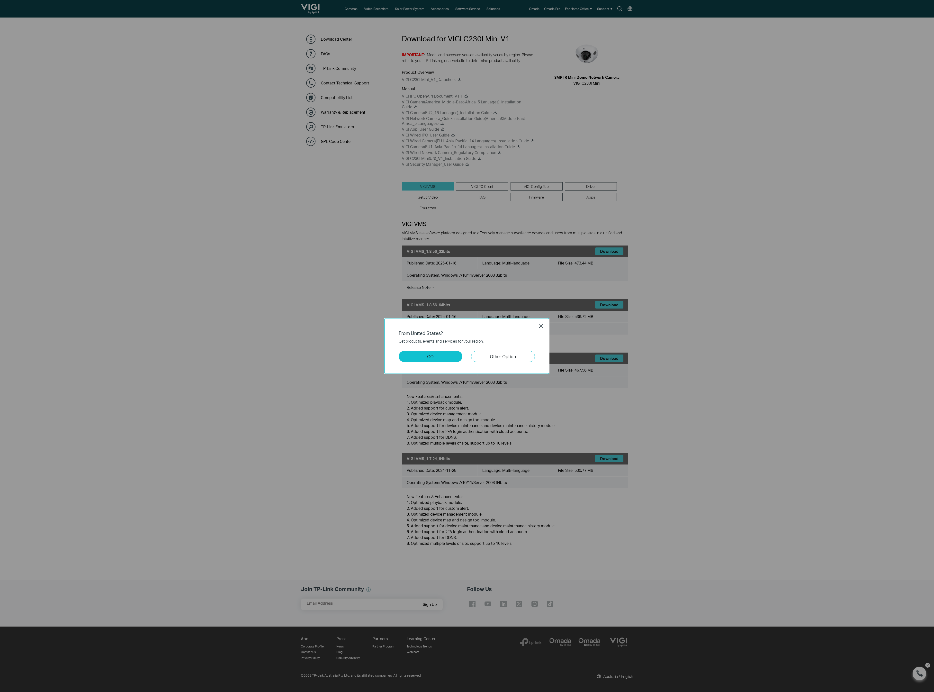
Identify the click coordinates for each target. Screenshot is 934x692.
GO (430, 356)
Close (541, 326)
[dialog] (467, 346)
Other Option (503, 356)
